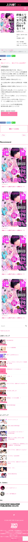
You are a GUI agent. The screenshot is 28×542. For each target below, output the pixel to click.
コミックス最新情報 (11, 347)
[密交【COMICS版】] (3, 407)
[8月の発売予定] (3, 342)
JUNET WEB (11, 520)
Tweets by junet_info (5, 330)
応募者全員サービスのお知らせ (14, 369)
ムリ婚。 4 (9, 376)
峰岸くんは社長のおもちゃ (13, 354)
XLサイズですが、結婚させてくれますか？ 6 (17, 383)
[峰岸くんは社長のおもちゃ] (3, 356)
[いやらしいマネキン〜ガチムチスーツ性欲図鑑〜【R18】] (3, 364)
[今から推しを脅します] (3, 392)
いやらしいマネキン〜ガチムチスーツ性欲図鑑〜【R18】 (17, 362)
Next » (24, 135)
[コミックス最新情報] (3, 349)
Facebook (3, 55)
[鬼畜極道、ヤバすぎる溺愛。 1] (3, 400)
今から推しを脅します (12, 390)
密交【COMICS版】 (11, 405)
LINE (14, 55)
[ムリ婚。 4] (3, 378)
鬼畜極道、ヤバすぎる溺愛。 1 (14, 398)
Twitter (9, 55)
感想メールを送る (14, 129)
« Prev (3, 135)
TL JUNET (3, 59)
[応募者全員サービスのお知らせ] (3, 371)
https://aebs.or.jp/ (14, 539)
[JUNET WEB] (14, 4)
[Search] (26, 326)
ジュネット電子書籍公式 (10, 493)
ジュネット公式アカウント (11, 488)
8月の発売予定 (10, 340)
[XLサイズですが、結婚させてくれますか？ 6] (3, 385)
